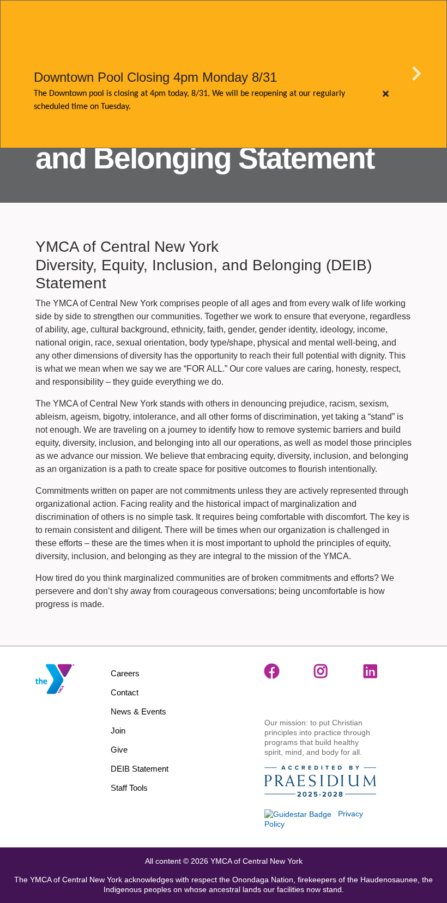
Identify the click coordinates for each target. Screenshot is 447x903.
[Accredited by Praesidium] (320, 781)
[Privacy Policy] (297, 813)
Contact (124, 692)
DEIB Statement (139, 768)
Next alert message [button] (417, 74)
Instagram (321, 671)
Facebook (272, 671)
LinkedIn (371, 671)
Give (119, 749)
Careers (125, 673)
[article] (223, 74)
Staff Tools (129, 787)
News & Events (138, 711)
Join (118, 730)
